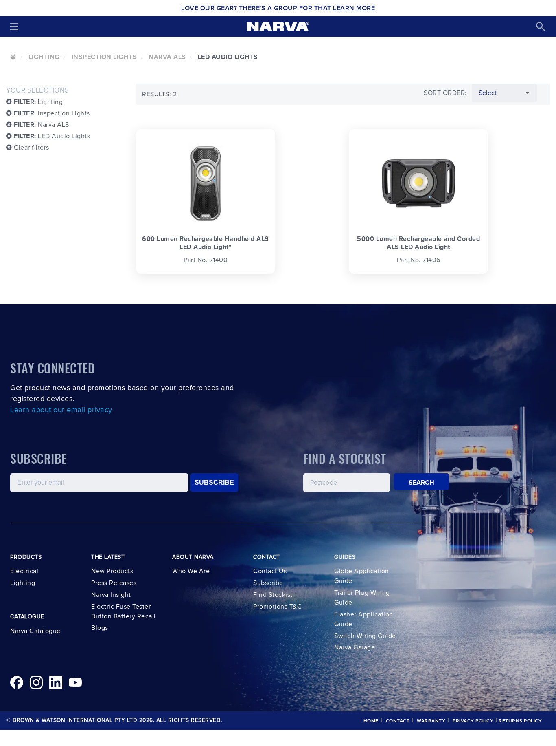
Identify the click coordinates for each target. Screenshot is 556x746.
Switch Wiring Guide (365, 636)
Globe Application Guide (361, 576)
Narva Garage (354, 647)
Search (422, 482)
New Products (112, 571)
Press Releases (113, 583)
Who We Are (191, 571)
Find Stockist (273, 595)
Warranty (431, 721)
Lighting (44, 57)
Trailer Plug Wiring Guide (362, 597)
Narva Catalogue (35, 631)
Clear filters (30, 147)
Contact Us (270, 571)
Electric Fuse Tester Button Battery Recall (123, 611)
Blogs (99, 628)
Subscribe (268, 583)
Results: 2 (159, 94)
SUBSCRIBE (214, 482)
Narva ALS (167, 57)
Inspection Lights (104, 57)
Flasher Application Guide (363, 619)
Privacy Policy (473, 721)
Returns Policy (520, 721)
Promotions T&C (277, 606)
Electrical (24, 571)
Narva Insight (111, 595)
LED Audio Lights (52, 136)
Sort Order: (445, 93)
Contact (398, 721)
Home (371, 721)
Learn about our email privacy (61, 410)
